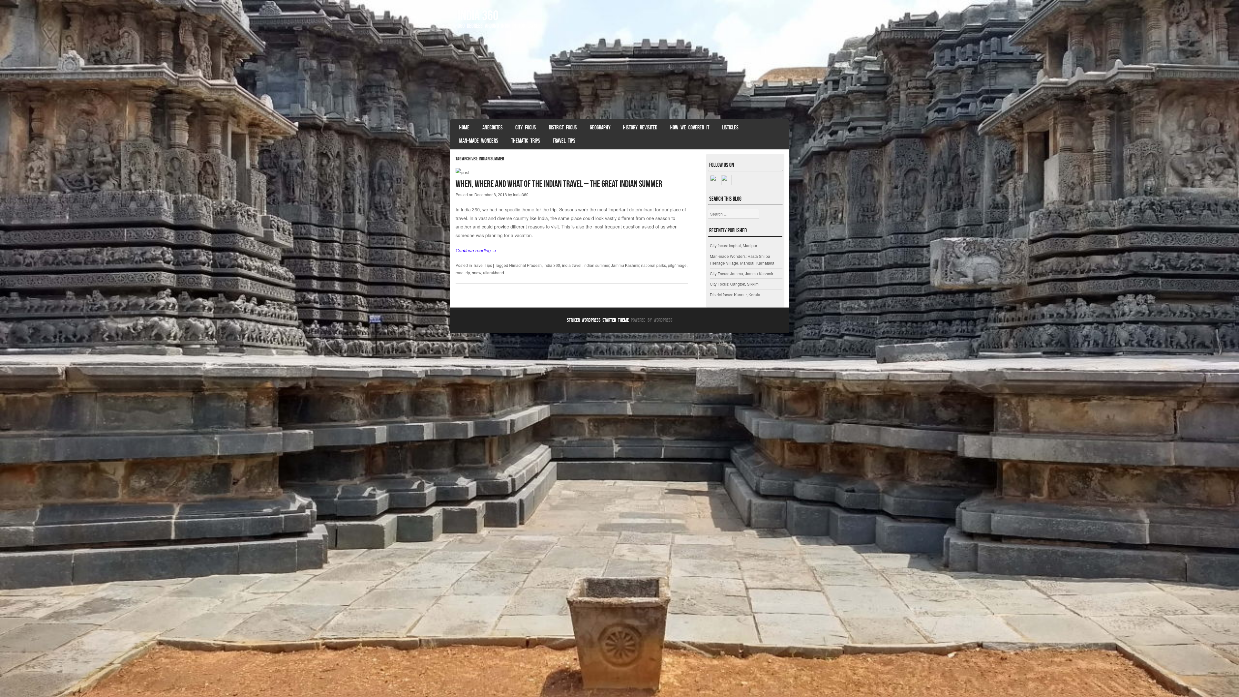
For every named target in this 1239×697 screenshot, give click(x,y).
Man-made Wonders (478, 140)
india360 (521, 194)
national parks (653, 265)
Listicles (730, 127)
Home (464, 127)
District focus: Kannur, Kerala (735, 294)
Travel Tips (564, 140)
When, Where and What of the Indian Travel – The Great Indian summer (559, 184)
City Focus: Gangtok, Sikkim (734, 284)
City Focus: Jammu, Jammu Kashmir (741, 273)
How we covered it (689, 127)
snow (476, 272)
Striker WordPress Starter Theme (598, 320)
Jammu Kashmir (625, 265)
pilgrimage (677, 265)
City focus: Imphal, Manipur (733, 245)
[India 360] (619, 77)
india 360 (552, 265)
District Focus (563, 127)
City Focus (525, 127)
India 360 (478, 15)
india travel (571, 265)
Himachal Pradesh (525, 265)
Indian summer (596, 265)
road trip (463, 272)
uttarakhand (493, 272)
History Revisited (640, 127)
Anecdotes (492, 127)
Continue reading (476, 250)
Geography (600, 127)
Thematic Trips (525, 140)
